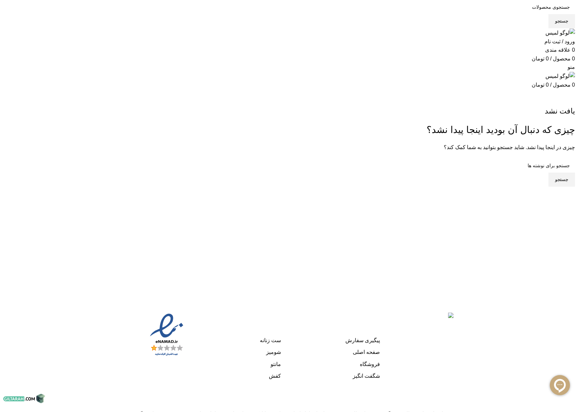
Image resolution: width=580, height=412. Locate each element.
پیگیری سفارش (362, 340)
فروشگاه (370, 364)
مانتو (276, 364)
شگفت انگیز (366, 376)
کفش (275, 376)
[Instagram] (568, 310)
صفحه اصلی (366, 352)
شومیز (273, 352)
